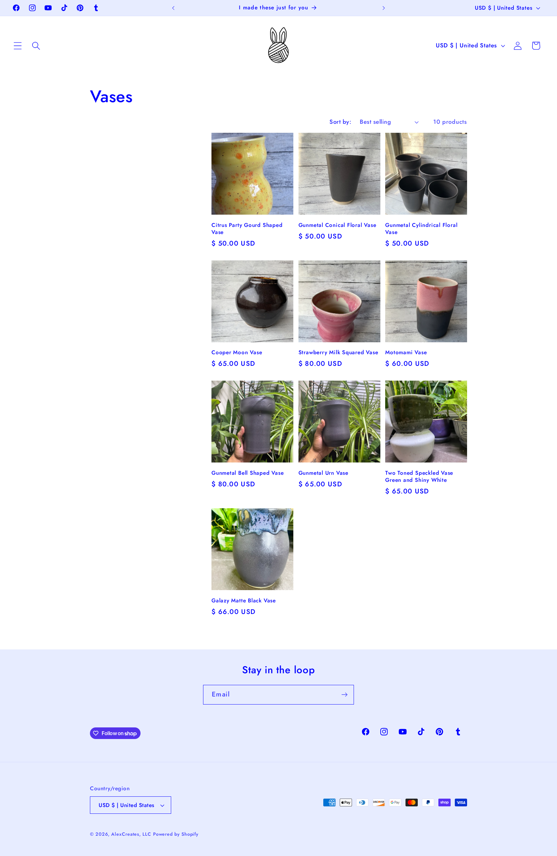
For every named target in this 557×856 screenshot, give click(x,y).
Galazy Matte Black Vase (243, 600)
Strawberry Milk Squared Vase (338, 352)
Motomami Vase (406, 352)
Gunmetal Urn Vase (323, 473)
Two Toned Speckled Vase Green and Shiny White (419, 477)
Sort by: (340, 122)
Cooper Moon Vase (236, 352)
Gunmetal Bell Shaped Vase (247, 473)
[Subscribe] (344, 695)
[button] (17, 45)
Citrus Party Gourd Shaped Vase (247, 229)
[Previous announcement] (173, 8)
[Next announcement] (383, 8)
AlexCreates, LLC (131, 834)
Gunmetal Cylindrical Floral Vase (421, 229)
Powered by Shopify (176, 834)
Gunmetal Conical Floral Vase (337, 225)
